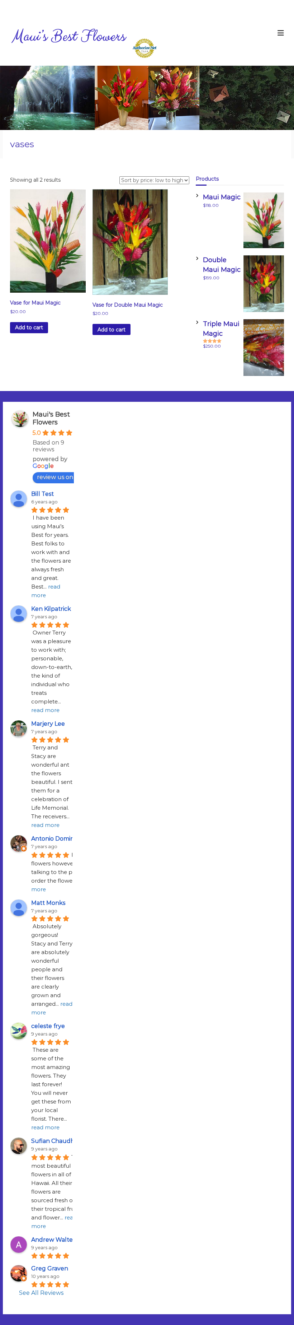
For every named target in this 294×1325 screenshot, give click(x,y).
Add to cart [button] (29, 327)
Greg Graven (49, 1268)
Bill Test (42, 494)
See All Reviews (41, 1292)
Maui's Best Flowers (51, 418)
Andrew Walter (53, 1239)
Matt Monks (48, 902)
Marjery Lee (48, 723)
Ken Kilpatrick (51, 608)
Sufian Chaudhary (57, 1141)
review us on (55, 477)
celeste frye (48, 1026)
